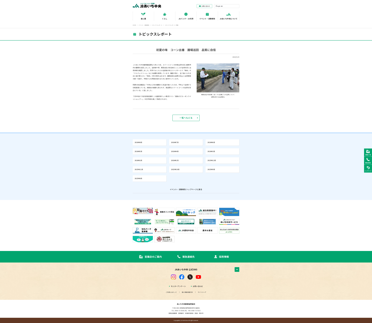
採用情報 (224, 256)
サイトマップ (202, 292)
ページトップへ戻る (237, 269)
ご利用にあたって (171, 292)
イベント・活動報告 (144, 25)
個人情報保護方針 (187, 292)
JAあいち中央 (147, 5)
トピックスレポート (157, 25)
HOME (134, 25)
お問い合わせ (206, 6)
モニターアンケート (178, 286)
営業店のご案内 (153, 256)
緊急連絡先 (188, 256)
